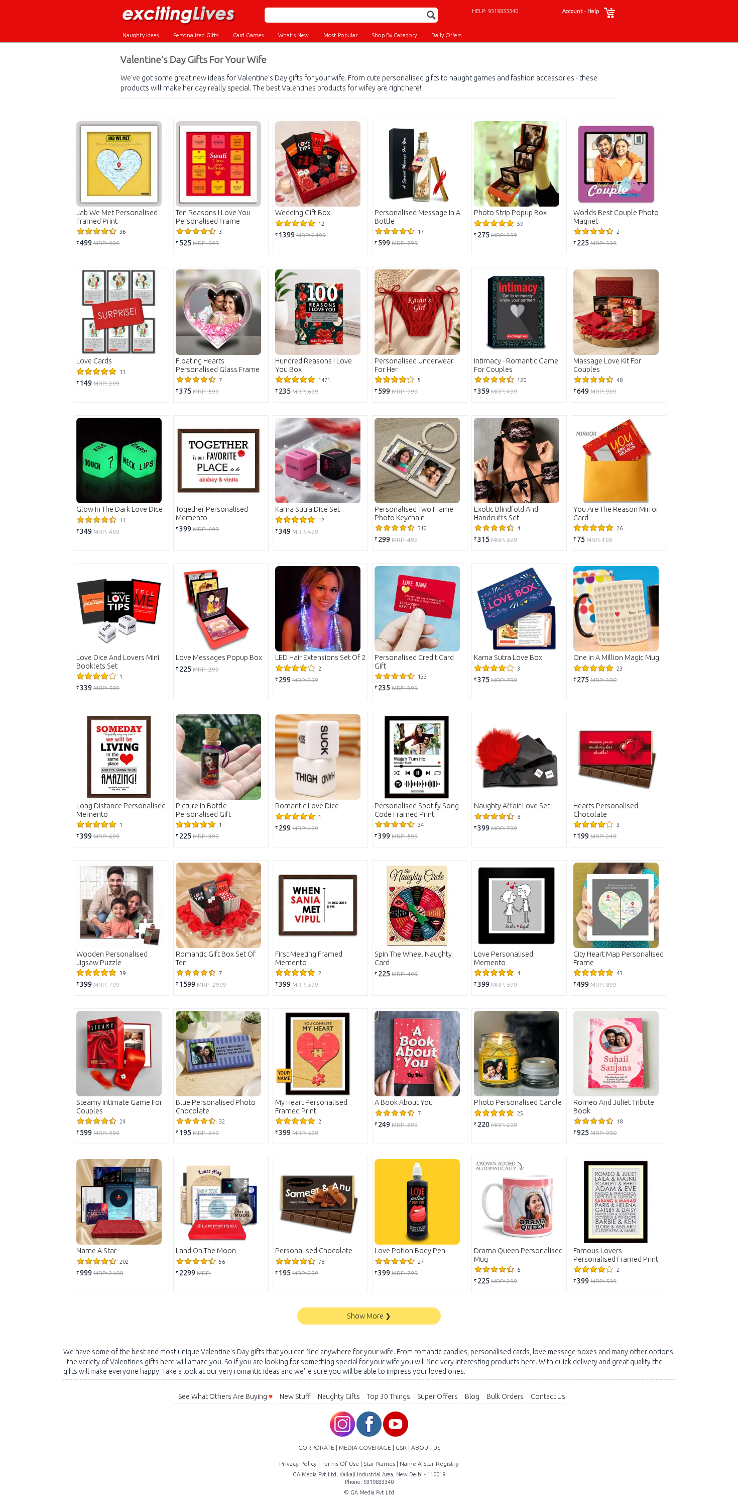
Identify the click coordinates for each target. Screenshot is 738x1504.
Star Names (379, 1463)
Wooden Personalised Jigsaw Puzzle (112, 958)
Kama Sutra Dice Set (307, 509)
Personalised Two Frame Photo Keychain (414, 513)
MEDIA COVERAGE (365, 1447)
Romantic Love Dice (307, 806)
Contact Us (548, 1396)
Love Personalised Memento (503, 958)
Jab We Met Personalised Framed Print (117, 217)
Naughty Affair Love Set (512, 806)
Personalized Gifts (195, 35)
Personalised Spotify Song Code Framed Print (417, 810)
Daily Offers (446, 35)
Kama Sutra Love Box (508, 657)
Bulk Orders (505, 1396)
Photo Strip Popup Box (510, 213)
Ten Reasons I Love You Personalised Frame (213, 217)
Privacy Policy (298, 1463)
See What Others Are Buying (225, 1396)
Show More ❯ (369, 1316)
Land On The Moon (206, 1251)
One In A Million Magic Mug (616, 657)
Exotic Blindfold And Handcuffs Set (506, 513)
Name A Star (96, 1251)
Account (572, 11)
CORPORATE (316, 1447)
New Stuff (295, 1396)
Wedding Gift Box (302, 213)
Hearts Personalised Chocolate (605, 810)
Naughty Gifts (339, 1396)
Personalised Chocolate (313, 1251)
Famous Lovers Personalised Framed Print (615, 1255)
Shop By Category (394, 35)
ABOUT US (425, 1447)
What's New (293, 35)
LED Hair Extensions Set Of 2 (320, 657)
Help (593, 11)
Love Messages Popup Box (219, 657)
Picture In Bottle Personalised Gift (203, 810)
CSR (401, 1447)
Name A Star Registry (429, 1463)
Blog (472, 1396)
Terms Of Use (340, 1463)
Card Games (248, 35)
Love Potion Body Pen (410, 1251)
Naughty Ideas (140, 35)
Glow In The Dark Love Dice (119, 509)
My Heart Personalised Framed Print (311, 1106)
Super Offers (437, 1396)
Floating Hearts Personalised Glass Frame (218, 365)
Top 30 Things (388, 1396)
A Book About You (404, 1102)
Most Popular (340, 35)
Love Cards (94, 361)
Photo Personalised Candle (518, 1102)
